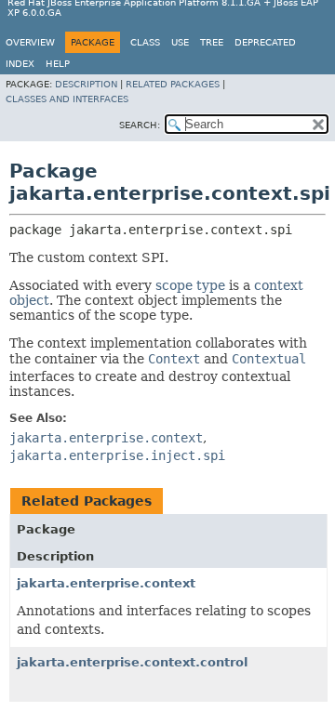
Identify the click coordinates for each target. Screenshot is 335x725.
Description (86, 84)
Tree (211, 42)
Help (58, 64)
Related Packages (173, 84)
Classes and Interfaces (67, 99)
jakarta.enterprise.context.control (132, 662)
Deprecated (265, 42)
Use (180, 42)
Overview (30, 42)
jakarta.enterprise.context (106, 583)
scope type (190, 285)
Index (20, 64)
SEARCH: (139, 125)
